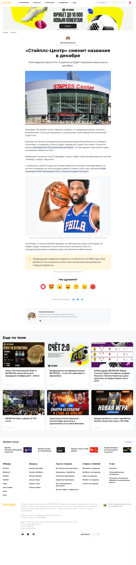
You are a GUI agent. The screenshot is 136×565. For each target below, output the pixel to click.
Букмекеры (24, 2)
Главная (5, 32)
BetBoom (6, 472)
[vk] (23, 534)
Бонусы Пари (34, 480)
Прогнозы (49, 2)
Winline (6, 468)
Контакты (113, 468)
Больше (128, 442)
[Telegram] (82, 299)
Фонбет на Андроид (91, 480)
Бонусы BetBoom (36, 472)
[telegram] (33, 534)
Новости (13, 32)
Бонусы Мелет (35, 487)
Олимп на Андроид (90, 484)
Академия (63, 2)
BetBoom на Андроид (91, 472)
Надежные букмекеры (65, 480)
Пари (5, 484)
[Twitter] (78, 299)
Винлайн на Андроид (91, 468)
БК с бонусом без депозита (67, 468)
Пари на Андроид (90, 476)
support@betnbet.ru (33, 524)
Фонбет (6, 476)
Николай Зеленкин (68, 43)
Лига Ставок (8, 487)
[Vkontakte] (73, 299)
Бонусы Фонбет (35, 476)
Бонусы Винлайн (36, 468)
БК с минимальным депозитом (63, 485)
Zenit (5, 495)
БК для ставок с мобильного (67, 490)
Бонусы (37, 2)
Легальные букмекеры (65, 476)
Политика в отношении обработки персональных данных (119, 480)
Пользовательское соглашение (116, 473)
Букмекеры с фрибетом (65, 472)
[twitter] (28, 534)
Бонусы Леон (34, 484)
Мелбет (6, 480)
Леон (5, 491)
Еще (74, 2)
